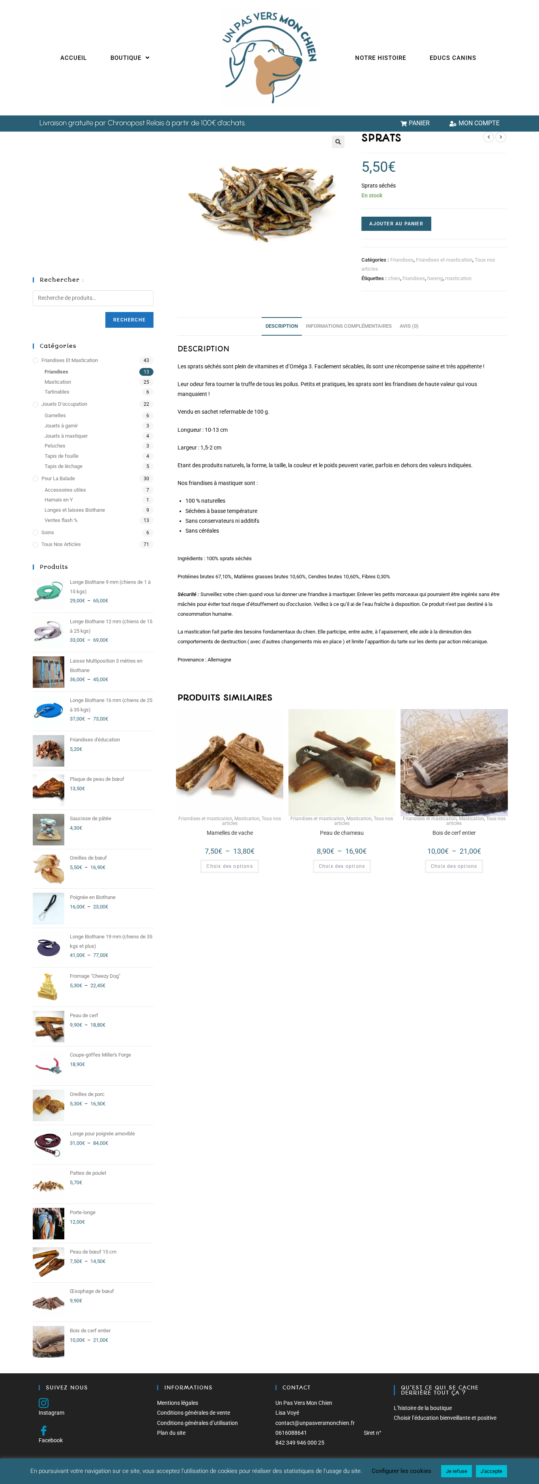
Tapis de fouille (62, 456)
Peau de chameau (342, 833)
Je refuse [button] (456, 1471)
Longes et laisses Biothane (75, 510)
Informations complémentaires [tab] (349, 326)
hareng (435, 278)
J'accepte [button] (491, 1471)
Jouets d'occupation (64, 404)
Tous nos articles (61, 544)
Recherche (129, 320)
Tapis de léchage (63, 466)
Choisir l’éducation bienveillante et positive (445, 1418)
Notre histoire (380, 57)
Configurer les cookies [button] (401, 1471)
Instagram (51, 1413)
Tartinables (57, 392)
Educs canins (453, 57)
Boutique (126, 57)
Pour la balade (58, 478)
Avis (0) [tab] (409, 326)
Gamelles (55, 415)
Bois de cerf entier (454, 833)
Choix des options (229, 866)
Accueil (73, 57)
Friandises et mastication (444, 260)
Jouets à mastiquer (66, 436)
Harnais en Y (59, 500)
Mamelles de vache (230, 833)
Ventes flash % (61, 520)
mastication (458, 278)
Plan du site (171, 1433)
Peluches (55, 446)
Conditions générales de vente (193, 1413)
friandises (413, 278)
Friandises (402, 260)
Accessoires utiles (65, 490)
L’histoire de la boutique (423, 1408)
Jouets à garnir (61, 426)
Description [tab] (282, 326)
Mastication (247, 818)
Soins (47, 532)
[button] (338, 142)
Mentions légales (177, 1403)
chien (394, 278)
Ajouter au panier (396, 224)
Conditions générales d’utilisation (197, 1423)
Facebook (51, 1440)
